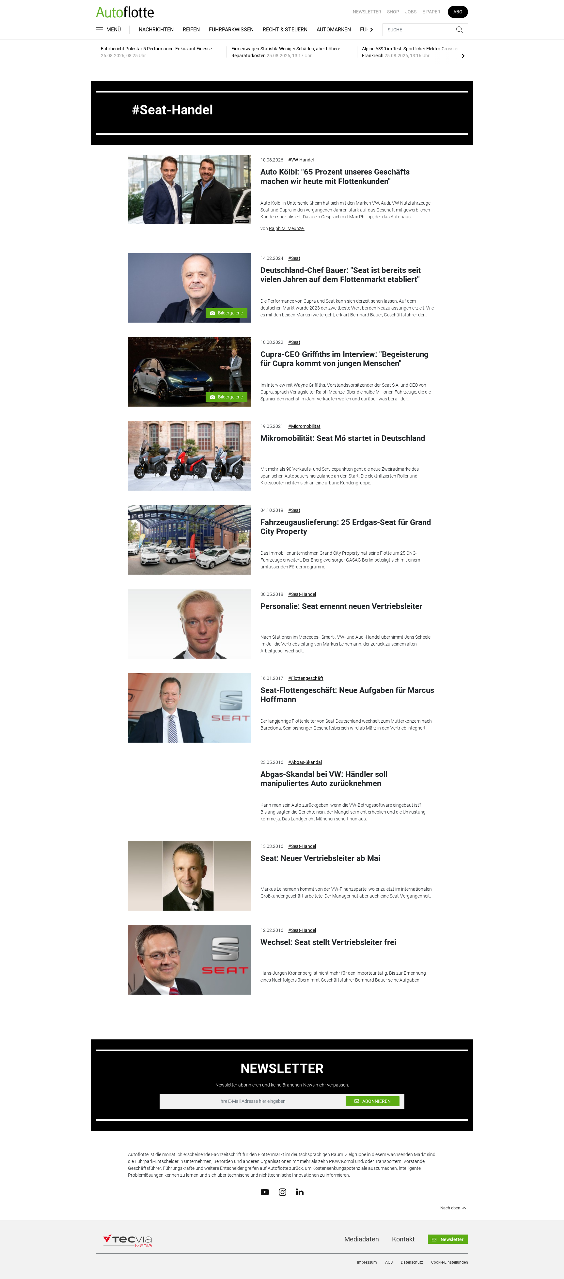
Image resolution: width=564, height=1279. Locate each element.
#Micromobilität (304, 426)
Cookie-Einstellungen (449, 1262)
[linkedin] (300, 1191)
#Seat (294, 258)
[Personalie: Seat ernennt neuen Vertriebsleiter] (189, 624)
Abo (457, 11)
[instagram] (282, 1191)
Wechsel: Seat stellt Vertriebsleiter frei (328, 942)
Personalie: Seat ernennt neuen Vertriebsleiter (341, 606)
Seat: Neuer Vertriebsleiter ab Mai (320, 858)
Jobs (410, 11)
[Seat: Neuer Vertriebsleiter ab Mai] (189, 876)
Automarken (334, 29)
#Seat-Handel (302, 594)
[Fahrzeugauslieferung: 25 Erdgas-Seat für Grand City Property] (189, 540)
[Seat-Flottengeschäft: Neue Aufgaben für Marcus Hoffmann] (189, 708)
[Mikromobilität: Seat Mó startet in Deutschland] (189, 456)
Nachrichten (156, 29)
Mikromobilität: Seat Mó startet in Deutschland (342, 438)
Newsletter (367, 11)
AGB (389, 1262)
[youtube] (265, 1191)
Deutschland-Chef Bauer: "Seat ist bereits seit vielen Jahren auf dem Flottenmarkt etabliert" (340, 275)
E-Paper (431, 11)
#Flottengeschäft (305, 678)
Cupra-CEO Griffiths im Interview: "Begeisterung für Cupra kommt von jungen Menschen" (344, 359)
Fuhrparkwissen (231, 29)
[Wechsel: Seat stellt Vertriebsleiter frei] (189, 960)
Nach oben (450, 1208)
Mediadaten (361, 1239)
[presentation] (463, 55)
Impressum (367, 1262)
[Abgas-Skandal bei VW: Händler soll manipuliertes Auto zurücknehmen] (189, 792)
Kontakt (403, 1239)
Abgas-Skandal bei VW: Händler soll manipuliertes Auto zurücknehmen (323, 779)
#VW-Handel (301, 159)
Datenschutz (412, 1262)
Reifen (191, 29)
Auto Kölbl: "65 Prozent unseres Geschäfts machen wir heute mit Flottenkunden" (335, 176)
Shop (393, 11)
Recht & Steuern (285, 29)
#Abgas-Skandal (305, 762)
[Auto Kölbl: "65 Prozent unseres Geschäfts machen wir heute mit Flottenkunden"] (189, 189)
